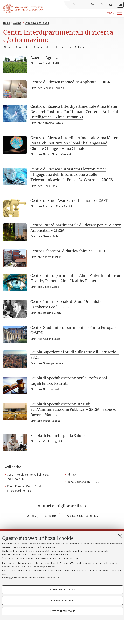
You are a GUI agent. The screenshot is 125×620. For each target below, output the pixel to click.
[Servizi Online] (93, 4)
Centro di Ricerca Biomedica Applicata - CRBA (70, 82)
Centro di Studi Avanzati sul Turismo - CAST (69, 200)
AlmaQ (72, 474)
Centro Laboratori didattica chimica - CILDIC (69, 251)
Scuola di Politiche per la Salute (57, 435)
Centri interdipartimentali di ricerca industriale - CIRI (28, 476)
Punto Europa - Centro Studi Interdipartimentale (24, 488)
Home (6, 22)
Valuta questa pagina (41, 516)
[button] (84, 13)
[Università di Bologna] (23, 8)
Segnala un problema (82, 516)
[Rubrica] (83, 4)
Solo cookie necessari (62, 589)
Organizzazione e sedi (37, 22)
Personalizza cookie (62, 600)
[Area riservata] (102, 4)
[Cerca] (74, 4)
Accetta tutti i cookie (62, 611)
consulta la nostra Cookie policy (43, 577)
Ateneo (17, 22)
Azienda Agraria (44, 57)
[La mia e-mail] (111, 4)
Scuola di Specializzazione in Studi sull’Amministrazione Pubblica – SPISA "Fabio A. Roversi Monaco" (73, 409)
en (120, 4)
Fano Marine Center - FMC (83, 482)
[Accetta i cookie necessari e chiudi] (120, 535)
